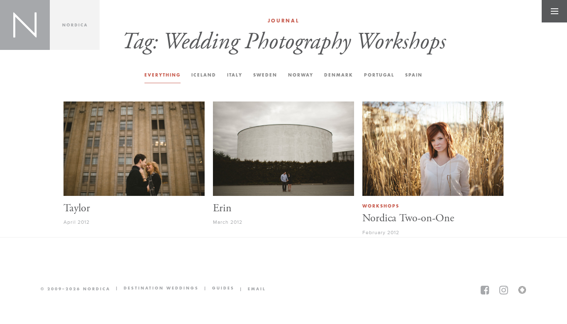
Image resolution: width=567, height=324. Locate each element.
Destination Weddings (154, 288)
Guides (217, 288)
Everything (162, 75)
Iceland (203, 75)
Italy (234, 75)
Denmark (338, 75)
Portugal (379, 75)
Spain (414, 75)
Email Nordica (250, 289)
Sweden (265, 75)
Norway (300, 75)
